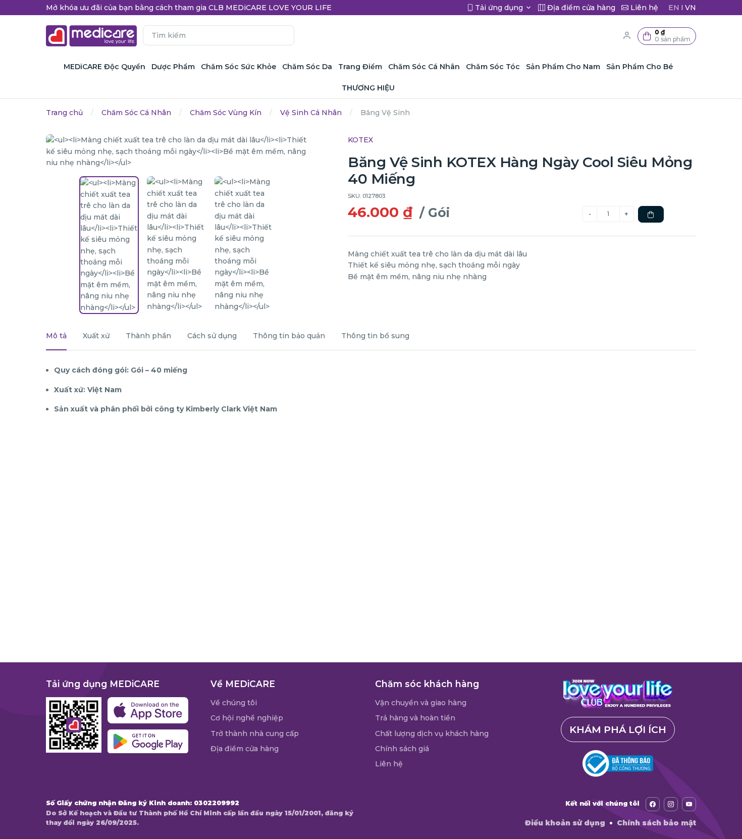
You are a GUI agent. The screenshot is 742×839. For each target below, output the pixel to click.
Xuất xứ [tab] (96, 335)
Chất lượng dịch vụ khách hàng (432, 733)
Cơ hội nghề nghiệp (246, 717)
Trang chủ (64, 112)
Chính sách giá (402, 748)
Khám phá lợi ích (617, 729)
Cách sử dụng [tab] (212, 335)
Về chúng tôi (233, 702)
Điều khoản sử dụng (565, 822)
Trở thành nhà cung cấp (254, 733)
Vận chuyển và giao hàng (420, 702)
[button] (667, 36)
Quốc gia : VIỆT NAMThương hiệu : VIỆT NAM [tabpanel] (92, 452)
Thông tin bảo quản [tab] (289, 335)
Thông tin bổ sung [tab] (375, 335)
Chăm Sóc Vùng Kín (225, 112)
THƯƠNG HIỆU (368, 87)
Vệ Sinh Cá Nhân (311, 112)
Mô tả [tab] (56, 335)
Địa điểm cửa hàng (244, 748)
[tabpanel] (371, 389)
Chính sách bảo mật (656, 822)
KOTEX (360, 139)
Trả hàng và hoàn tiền (415, 717)
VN (690, 7)
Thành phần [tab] (148, 335)
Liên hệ (389, 763)
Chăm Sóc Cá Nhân (136, 112)
